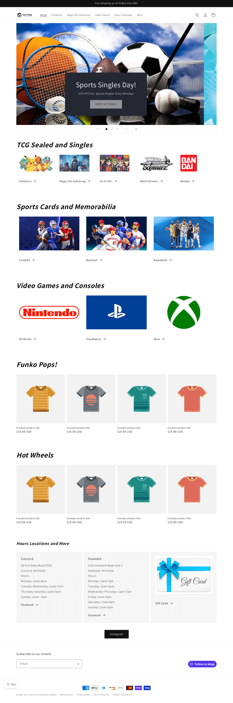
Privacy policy (83, 694)
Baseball (92, 260)
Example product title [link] (28, 427)
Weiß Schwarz (149, 181)
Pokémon (25, 181)
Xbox (157, 339)
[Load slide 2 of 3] (112, 129)
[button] (197, 15)
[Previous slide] (98, 129)
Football (24, 260)
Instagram (116, 634)
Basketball (160, 260)
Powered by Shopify (47, 694)
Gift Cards (161, 603)
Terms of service (101, 694)
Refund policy (66, 694)
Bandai (185, 181)
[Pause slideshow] (135, 129)
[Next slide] (126, 129)
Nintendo (25, 339)
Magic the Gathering (73, 181)
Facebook (27, 605)
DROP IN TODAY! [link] (116, 104)
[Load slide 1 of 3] (106, 129)
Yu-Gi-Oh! (106, 181)
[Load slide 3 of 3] (117, 129)
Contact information (122, 694)
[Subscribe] (78, 664)
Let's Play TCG (30, 694)
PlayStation (93, 339)
